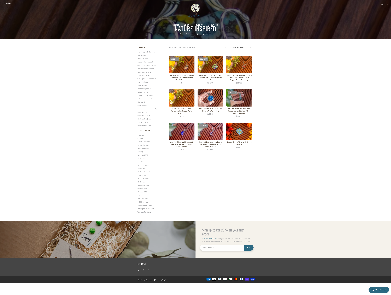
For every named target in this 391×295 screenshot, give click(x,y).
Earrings (140, 152)
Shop (187, 25)
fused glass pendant (144, 75)
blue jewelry (141, 55)
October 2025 (142, 192)
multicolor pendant (144, 89)
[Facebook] (143, 270)
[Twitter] (138, 270)
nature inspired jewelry (145, 95)
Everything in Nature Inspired (147, 52)
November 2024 (143, 185)
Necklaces (141, 182)
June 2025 (141, 162)
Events (199, 25)
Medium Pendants (143, 172)
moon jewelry (142, 85)
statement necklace (144, 115)
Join (248, 247)
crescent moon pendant (145, 69)
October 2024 (142, 188)
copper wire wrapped (145, 62)
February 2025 (142, 155)
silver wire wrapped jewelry (147, 109)
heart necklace (142, 82)
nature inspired (142, 92)
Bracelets (140, 135)
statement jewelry (143, 112)
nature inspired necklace (146, 99)
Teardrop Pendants (144, 212)
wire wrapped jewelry (145, 125)
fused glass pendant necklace (147, 79)
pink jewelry (141, 102)
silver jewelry (142, 105)
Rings (139, 195)
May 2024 (141, 168)
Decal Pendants (143, 148)
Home (176, 25)
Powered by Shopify (161, 280)
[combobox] (242, 47)
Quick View (181, 64)
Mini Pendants (142, 175)
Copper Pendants (143, 145)
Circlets (140, 138)
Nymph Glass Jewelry (147, 280)
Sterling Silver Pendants (145, 209)
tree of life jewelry (143, 122)
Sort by (227, 47)
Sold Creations (142, 202)
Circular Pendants (143, 142)
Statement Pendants (144, 205)
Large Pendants (142, 165)
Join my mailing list (209, 238)
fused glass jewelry (144, 72)
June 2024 (141, 158)
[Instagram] (148, 270)
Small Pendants (142, 198)
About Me (213, 25)
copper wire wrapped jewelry (147, 65)
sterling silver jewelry (145, 119)
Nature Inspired (191, 34)
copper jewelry (142, 58)
